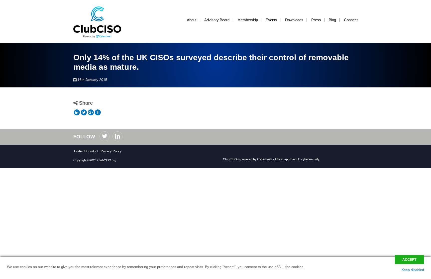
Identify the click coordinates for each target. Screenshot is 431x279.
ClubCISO (100, 22)
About (191, 20)
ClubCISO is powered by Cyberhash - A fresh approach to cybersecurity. (271, 159)
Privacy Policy (111, 151)
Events (271, 20)
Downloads (294, 20)
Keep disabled (413, 270)
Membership (247, 20)
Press (316, 20)
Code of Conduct (86, 151)
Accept (409, 260)
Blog (332, 20)
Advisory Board (216, 20)
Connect (351, 20)
